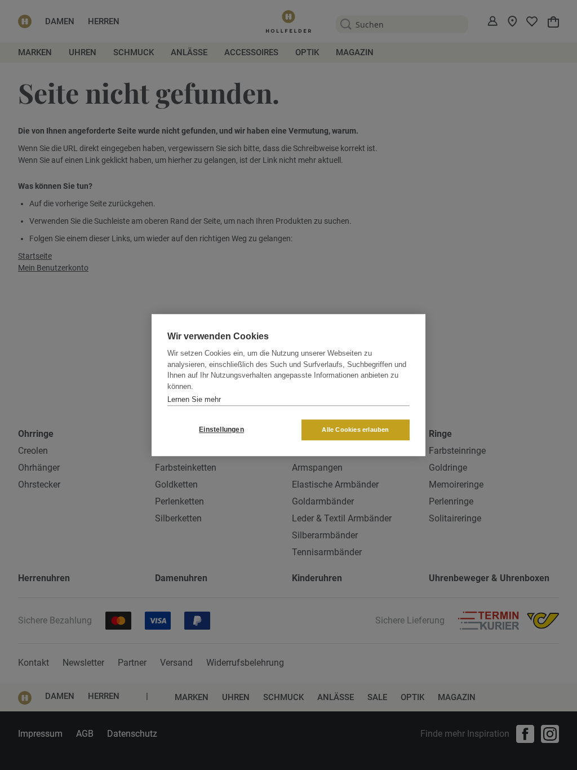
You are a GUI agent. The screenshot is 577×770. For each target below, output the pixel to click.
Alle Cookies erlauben (355, 429)
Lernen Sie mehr (194, 399)
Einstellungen (221, 429)
